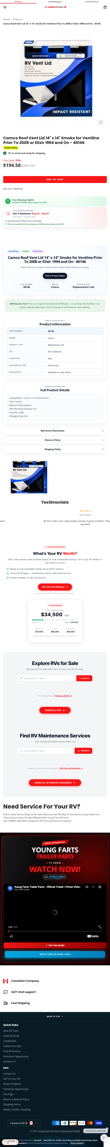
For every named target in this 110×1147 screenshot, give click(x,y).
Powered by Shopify (70, 1131)
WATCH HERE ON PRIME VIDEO (55, 954)
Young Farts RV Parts (48, 1131)
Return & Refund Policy (16, 1099)
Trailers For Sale (12, 1046)
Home (6, 19)
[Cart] (105, 7)
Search (84, 751)
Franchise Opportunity (15, 1056)
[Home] (55, 7)
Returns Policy (52, 440)
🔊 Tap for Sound (55, 945)
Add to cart (55, 179)
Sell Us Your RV (11, 1078)
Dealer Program (12, 1083)
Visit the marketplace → (71, 768)
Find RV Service (91, 2)
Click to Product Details (55, 276)
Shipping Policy (53, 449)
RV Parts (18, 2)
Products (17, 19)
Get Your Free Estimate (53, 587)
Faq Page (8, 1094)
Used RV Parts (11, 1035)
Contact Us (9, 1061)
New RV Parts (10, 1030)
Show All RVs (53, 710)
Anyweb (38, 1140)
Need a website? (77, 1143)
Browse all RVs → (63, 696)
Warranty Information (53, 430)
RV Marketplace (55, 2)
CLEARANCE (9, 1041)
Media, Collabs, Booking (16, 1109)
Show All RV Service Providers (53, 783)
